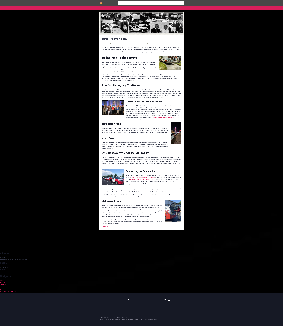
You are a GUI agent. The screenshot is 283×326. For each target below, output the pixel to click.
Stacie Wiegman (120, 43)
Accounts (171, 3)
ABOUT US (128, 3)
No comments (153, 43)
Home (121, 3)
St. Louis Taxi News (135, 43)
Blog (1, 290)
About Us (2, 282)
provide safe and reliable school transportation (143, 177)
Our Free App (137, 3)
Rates (1, 286)
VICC (163, 175)
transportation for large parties (134, 183)
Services (146, 3)
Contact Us (179, 3)
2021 (140, 8)
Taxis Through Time (114, 38)
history (146, 43)
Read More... (105, 226)
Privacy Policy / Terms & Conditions (9, 292)
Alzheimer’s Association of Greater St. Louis (141, 179)
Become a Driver (155, 3)
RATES (164, 3)
